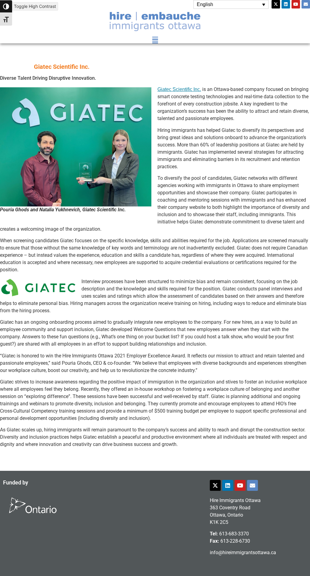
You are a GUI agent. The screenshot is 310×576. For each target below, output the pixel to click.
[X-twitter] (276, 4)
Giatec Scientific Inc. (179, 89)
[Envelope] (306, 4)
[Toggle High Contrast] (6, 6)
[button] (155, 39)
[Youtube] (296, 4)
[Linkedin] (286, 4)
